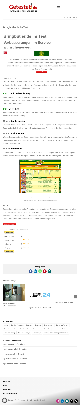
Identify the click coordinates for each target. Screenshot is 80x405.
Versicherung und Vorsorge (59, 328)
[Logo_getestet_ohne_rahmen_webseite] (22, 2)
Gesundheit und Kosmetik (41, 324)
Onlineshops (37, 328)
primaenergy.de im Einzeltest (15, 344)
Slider (46, 328)
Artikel (6, 320)
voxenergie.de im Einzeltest (15, 349)
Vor (74, 18)
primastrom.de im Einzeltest (15, 359)
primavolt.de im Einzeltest (14, 339)
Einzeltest (38, 320)
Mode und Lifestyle (24, 328)
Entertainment (48, 320)
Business (29, 320)
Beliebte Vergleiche (17, 320)
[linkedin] (62, 396)
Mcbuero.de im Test (45, 303)
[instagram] (58, 396)
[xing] (67, 396)
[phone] (76, 396)
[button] (4, 294)
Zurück (68, 18)
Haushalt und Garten (59, 324)
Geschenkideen (25, 324)
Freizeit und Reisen (10, 324)
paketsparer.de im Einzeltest (15, 354)
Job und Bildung (9, 328)
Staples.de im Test (19, 303)
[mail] (71, 396)
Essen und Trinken (62, 320)
